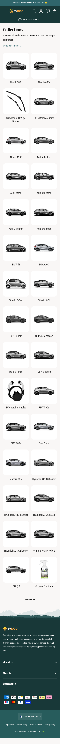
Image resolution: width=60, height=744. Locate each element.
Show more (30, 599)
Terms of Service (36, 725)
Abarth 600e (44, 82)
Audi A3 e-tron (44, 157)
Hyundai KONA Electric (16, 550)
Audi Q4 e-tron (44, 192)
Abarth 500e (16, 82)
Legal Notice (9, 725)
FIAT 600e (16, 443)
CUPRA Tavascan (44, 335)
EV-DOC (24, 732)
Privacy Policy (50, 725)
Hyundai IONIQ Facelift (16, 514)
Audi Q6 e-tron (16, 228)
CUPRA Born (16, 335)
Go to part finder (10, 45)
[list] (30, 19)
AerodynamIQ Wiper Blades (16, 119)
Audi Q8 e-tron (44, 228)
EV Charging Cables (16, 407)
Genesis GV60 (16, 479)
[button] (5, 11)
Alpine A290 (16, 157)
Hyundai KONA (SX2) (44, 514)
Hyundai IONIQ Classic (44, 479)
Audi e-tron (15, 192)
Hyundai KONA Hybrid (44, 550)
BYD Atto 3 (44, 264)
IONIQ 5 (16, 586)
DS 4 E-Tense (44, 371)
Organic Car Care (44, 586)
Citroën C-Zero (16, 300)
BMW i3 (16, 264)
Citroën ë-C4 (44, 300)
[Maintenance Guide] (47, 11)
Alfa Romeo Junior (44, 118)
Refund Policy (22, 725)
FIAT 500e (44, 407)
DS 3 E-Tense (15, 371)
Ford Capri (44, 443)
